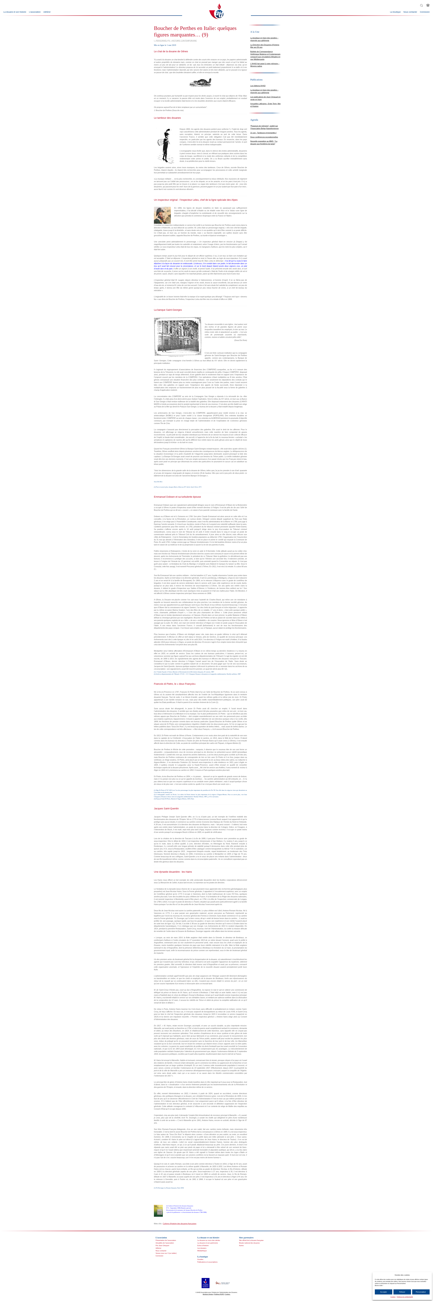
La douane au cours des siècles (208, 1240)
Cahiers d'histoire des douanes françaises (179, 1224)
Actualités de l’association (165, 1243)
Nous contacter (410, 12)
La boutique (395, 12)
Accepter (383, 1292)
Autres (241, 1245)
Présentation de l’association (166, 1240)
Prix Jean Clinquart (162, 1245)
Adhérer (47, 12)
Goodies (200, 1259)
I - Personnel (160, 41)
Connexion (425, 12)
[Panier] (428, 5)
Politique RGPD (219, 1294)
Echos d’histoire (203, 1245)
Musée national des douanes (249, 1243)
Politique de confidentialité (405, 1297)
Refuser (402, 1292)
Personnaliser (421, 1292)
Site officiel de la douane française (251, 1240)
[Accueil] (216, 11)
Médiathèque (202, 1251)
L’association (35, 12)
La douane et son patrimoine (207, 1243)
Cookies (393, 1297)
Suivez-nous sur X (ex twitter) (166, 1253)
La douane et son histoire (14, 12)
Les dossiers (201, 1248)
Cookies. (227, 1294)
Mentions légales (208, 1294)
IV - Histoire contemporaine (182, 41)
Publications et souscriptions (207, 1262)
